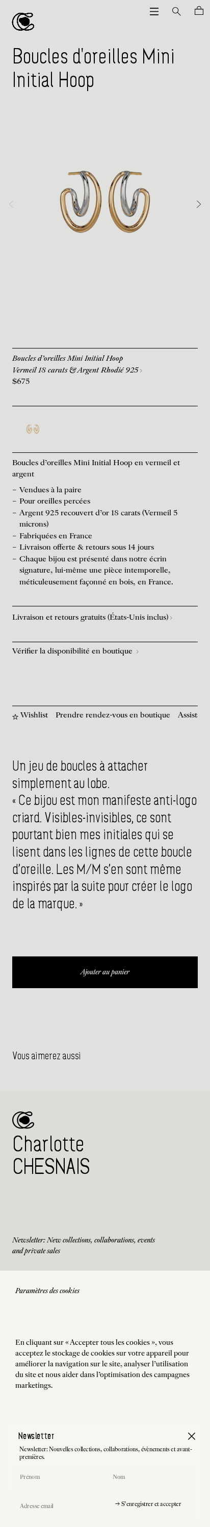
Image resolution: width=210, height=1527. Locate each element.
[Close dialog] (191, 1436)
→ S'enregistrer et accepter (148, 1505)
